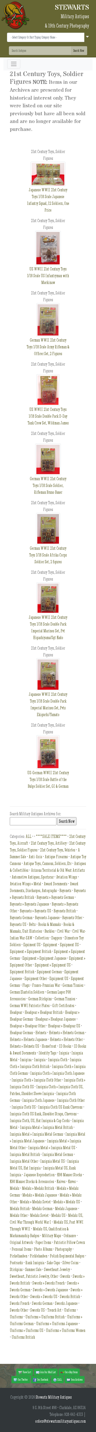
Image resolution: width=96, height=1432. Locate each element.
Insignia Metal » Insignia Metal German (36, 1134)
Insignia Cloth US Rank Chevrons (60, 1107)
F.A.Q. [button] (59, 1379)
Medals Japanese (66, 1208)
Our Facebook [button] (42, 1379)
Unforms (70, 1310)
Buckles (50, 931)
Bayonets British (65, 911)
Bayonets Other (72, 917)
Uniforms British (23, 1337)
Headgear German (21, 1032)
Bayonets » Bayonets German (55, 897)
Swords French (19, 1303)
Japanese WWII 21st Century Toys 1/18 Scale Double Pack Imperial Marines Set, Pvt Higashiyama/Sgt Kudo (48, 627)
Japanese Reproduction (39, 1174)
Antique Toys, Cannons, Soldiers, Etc (48, 863)
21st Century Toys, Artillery (49, 843)
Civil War (63, 931)
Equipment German (49, 971)
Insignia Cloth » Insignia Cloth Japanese (57, 1073)
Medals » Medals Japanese (39, 1195)
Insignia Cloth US (24, 1107)
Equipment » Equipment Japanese (44, 958)
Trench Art (54, 1310)
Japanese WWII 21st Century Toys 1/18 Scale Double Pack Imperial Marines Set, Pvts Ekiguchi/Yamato (48, 704)
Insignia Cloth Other (71, 1100)
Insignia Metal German (57, 1154)
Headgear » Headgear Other (27, 1026)
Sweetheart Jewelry (57, 1269)
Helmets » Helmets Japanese (28, 1039)
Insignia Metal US (52, 1161)
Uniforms (16, 1317)
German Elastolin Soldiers (27, 992)
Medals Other (18, 1215)
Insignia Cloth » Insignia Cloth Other (36, 1080)
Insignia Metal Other (24, 1161)
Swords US (37, 1310)
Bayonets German (21, 917)
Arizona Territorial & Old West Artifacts (58, 870)
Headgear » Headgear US (64, 1026)
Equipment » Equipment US (53, 965)
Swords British (70, 1296)
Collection (42, 938)
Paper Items (43, 1242)
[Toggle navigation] (13, 64)
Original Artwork (21, 1242)
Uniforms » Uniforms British (45, 1317)
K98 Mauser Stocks (69, 1174)
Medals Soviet (39, 1215)
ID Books (65, 1046)
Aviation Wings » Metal (25, 883)
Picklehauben (38, 1256)
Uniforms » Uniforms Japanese (57, 1323)
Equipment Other (35, 978)
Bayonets (65, 890)
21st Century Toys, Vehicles (57, 850)
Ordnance (70, 1235)
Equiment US (32, 944)
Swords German (42, 1303)
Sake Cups (53, 1262)
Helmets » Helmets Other (66, 1039)
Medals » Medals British (38, 1188)
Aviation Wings (66, 877)
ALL (28, 836)
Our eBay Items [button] (71, 1372)
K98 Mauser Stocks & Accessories (32, 1181)
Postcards (16, 1262)
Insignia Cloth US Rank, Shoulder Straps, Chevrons (43, 1114)
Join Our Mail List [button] (48, 1372)
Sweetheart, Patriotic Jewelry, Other (34, 1276)
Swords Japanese (66, 1303)
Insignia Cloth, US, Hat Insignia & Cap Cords (40, 1120)
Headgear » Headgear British (43, 1012)
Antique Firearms (56, 856)
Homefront (49, 1046)
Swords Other (19, 1310)
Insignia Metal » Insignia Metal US (51, 1147)
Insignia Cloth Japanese (38, 1100)
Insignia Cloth (57, 1059)
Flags (26, 985)
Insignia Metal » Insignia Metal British (46, 1127)
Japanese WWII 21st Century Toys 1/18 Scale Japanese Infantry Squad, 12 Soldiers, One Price (48, 200)
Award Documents (55, 883)
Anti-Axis (35, 856)
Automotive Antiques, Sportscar (33, 877)
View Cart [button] (26, 1372)
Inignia (64, 1053)
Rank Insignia (34, 1262)
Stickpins (16, 1269)
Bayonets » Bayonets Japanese (29, 904)
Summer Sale (33, 1269)
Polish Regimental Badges (67, 1256)
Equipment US (69, 944)
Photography (63, 1249)
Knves (72, 1181)
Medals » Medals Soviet (35, 1201)
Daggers (56, 938)
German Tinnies (72, 985)
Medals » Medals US (66, 1201)
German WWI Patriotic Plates (30, 1005)
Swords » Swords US (43, 1296)
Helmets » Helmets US (24, 1046)
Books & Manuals (49, 924)
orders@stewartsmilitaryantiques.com (60, 1421)
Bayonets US (18, 924)
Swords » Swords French (48, 1283)
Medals (14, 1188)
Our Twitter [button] (22, 1379)
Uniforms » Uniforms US (26, 1330)
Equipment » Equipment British (30, 951)
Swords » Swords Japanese (50, 1289)
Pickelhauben (18, 1256)
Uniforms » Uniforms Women (65, 1330)
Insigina (25, 1059)
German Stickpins (40, 998)
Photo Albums (43, 1249)
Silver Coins (70, 1262)
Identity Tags (47, 1053)
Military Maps (51, 1235)
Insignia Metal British (25, 1154)
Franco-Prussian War (46, 985)
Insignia (39, 1059)
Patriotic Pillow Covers (69, 1242)
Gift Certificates (63, 1005)
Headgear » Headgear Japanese (55, 1019)
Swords (65, 1276)
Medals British (20, 1208)
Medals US (58, 1215)
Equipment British (22, 971)
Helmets (40, 1032)
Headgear (16, 1012)
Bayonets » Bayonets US (35, 911)
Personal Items (21, 1249)
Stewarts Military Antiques (54, 1397)
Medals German (42, 1208)
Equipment (50, 944)
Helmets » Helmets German (66, 1032)
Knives (61, 1181)
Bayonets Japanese (47, 917)
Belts (32, 924)
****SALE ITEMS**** (51, 836)
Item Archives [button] (76, 1379)
